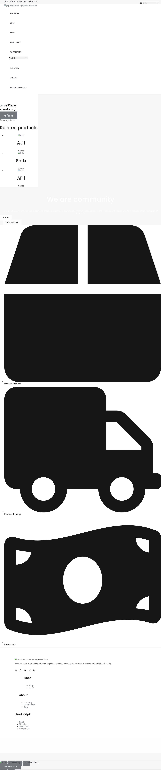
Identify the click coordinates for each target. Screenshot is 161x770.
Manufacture (29, 705)
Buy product (8, 115)
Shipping (23, 724)
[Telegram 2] (30, 671)
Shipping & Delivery (18, 87)
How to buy (15, 42)
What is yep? (15, 52)
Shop (12, 23)
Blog (12, 33)
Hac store (14, 13)
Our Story (14, 68)
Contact (14, 78)
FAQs (21, 722)
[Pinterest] (20, 671)
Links (31, 688)
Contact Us (24, 729)
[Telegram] (25, 671)
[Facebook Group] (34, 671)
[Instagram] (16, 671)
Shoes (3, 106)
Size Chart (23, 726)
